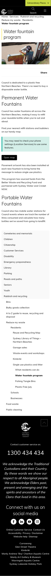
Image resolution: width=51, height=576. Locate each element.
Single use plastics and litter (28, 364)
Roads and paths (13, 279)
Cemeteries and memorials (18, 233)
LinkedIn (21, 522)
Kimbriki (17, 358)
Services (14, 16)
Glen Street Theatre (25, 546)
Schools (15, 392)
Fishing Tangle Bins (25, 381)
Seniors (8, 284)
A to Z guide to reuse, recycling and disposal (24, 315)
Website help (20, 536)
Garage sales (20, 347)
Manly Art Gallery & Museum (25, 557)
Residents (27, 20)
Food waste (12, 403)
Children (8, 239)
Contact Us (39, 529)
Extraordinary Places (36, 3)
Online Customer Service (19, 529)
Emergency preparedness (17, 261)
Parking (8, 273)
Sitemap (33, 536)
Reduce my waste (11, 20)
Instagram (37, 522)
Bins (8, 301)
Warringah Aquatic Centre (25, 560)
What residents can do (27, 369)
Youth (7, 290)
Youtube (29, 522)
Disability (9, 256)
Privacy (27, 533)
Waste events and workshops (28, 353)
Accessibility (15, 533)
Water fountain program (29, 375)
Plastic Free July (23, 386)
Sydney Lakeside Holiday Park (25, 563)
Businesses (16, 398)
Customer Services (14, 250)
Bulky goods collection (17, 307)
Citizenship (9, 244)
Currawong (25, 543)
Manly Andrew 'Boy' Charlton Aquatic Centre (25, 553)
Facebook (13, 522)
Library (7, 267)
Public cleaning (14, 409)
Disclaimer (37, 533)
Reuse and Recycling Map (26, 332)
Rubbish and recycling (32, 16)
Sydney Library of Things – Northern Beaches (27, 340)
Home (5, 16)
